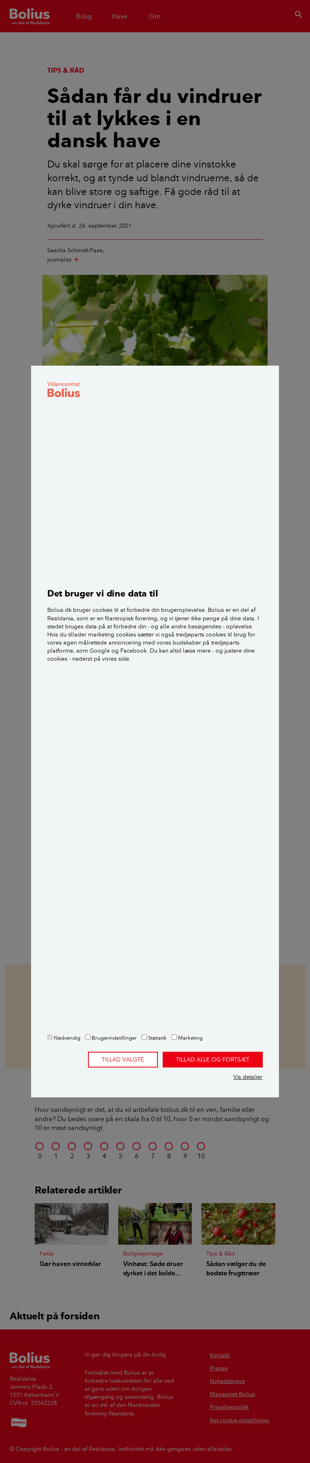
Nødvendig (66, 1037)
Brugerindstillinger (113, 1037)
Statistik (157, 1037)
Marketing (190, 1037)
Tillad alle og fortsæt (212, 1059)
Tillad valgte (123, 1059)
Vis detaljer (247, 1076)
